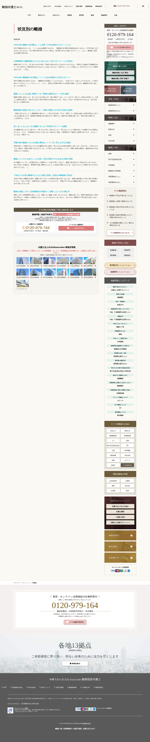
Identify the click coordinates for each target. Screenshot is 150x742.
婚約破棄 (113, 455)
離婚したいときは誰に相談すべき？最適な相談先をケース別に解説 (41, 93)
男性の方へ (42, 15)
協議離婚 (113, 250)
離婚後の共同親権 (114, 171)
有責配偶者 (127, 436)
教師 (113, 486)
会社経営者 (113, 481)
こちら (61, 220)
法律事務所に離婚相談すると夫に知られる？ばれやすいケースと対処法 (43, 61)
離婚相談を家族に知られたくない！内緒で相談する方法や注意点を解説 (43, 110)
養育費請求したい (114, 176)
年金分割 (111, 141)
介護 (113, 450)
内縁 (113, 460)
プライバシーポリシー (14, 703)
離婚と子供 (113, 147)
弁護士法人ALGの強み (120, 506)
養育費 (81, 15)
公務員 (127, 481)
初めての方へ (47, 6)
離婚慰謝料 (113, 436)
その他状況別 (127, 465)
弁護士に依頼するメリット (120, 522)
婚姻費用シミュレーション (120, 272)
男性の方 (127, 431)
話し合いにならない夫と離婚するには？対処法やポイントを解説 (40, 126)
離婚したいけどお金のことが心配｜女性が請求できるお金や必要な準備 (43, 158)
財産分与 (111, 129)
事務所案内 (98, 6)
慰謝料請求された (114, 111)
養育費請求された (114, 182)
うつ (113, 440)
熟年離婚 (127, 450)
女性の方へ (56, 15)
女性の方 (113, 431)
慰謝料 (69, 15)
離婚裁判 (127, 255)
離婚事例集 (89, 6)
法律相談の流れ (17, 687)
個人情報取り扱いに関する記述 (30, 703)
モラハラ (127, 460)
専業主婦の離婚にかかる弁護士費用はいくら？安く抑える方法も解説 (42, 142)
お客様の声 (86, 687)
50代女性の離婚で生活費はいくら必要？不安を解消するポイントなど (42, 44)
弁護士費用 (79, 6)
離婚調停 (127, 250)
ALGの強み (58, 6)
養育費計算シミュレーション (120, 265)
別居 (115, 15)
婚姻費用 (104, 15)
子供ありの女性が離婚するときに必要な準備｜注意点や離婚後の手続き (43, 175)
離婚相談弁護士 (86, 723)
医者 (127, 491)
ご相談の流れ (120, 517)
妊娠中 (113, 465)
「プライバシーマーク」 (21, 711)
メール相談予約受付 (76, 622)
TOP (29, 15)
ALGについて (68, 6)
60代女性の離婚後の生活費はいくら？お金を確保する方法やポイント (42, 77)
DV (127, 445)
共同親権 (111, 165)
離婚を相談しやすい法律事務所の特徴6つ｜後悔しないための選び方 (42, 191)
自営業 (113, 491)
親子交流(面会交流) (115, 159)
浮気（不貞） (113, 99)
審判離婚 (113, 255)
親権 (92, 15)
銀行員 (127, 486)
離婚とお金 (113, 118)
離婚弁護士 (120, 72)
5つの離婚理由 (120, 233)
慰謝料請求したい (114, 105)
